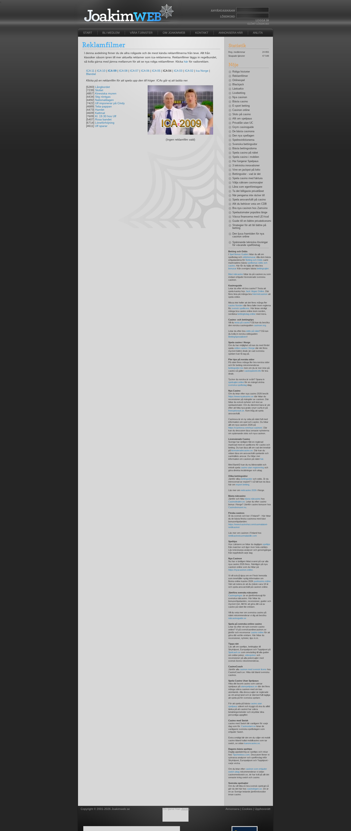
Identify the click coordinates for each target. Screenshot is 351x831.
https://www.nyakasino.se (241, 396)
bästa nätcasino (252, 499)
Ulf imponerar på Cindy (110, 103)
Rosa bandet (103, 119)
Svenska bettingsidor (244, 144)
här (186, 61)
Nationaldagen (104, 100)
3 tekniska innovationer (246, 165)
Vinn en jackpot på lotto (246, 169)
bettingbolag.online (246, 314)
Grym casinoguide (243, 127)
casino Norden (235, 305)
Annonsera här (231, 32)
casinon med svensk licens (253, 669)
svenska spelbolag (237, 385)
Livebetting (238, 93)
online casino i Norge (244, 348)
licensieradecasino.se (242, 450)
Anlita (258, 32)
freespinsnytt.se (236, 410)
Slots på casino (241, 114)
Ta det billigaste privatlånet (248, 191)
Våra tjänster (141, 32)
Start (87, 32)
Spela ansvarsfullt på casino (249, 199)
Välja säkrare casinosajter (247, 182)
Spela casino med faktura (247, 178)
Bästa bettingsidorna (244, 148)
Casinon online (241, 110)
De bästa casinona (243, 131)
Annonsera (232, 808)
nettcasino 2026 (248, 490)
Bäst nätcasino (235, 274)
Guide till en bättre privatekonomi (250, 221)
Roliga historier (241, 71)
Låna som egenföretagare (247, 186)
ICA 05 (156, 70)
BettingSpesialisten (237, 336)
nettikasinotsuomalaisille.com (242, 536)
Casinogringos (235, 595)
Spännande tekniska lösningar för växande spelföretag (250, 244)
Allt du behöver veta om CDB (249, 203)
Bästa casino (240, 101)
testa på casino (242, 322)
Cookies (247, 808)
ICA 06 (145, 70)
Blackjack (238, 84)
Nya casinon (239, 97)
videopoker (250, 655)
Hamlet (99, 109)
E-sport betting (241, 105)
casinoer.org (260, 325)
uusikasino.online (262, 581)
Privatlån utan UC (242, 122)
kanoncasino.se (252, 743)
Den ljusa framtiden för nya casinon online (248, 235)
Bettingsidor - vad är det (246, 174)
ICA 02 (189, 70)
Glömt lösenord (258, 24)
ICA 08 (123, 70)
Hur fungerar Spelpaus (245, 161)
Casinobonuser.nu (237, 507)
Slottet (99, 90)
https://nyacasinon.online (240, 570)
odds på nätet (252, 331)
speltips (266, 544)
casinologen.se (254, 789)
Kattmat (100, 113)
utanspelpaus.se (249, 686)
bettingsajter (263, 268)
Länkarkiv (238, 88)
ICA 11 (90, 70)
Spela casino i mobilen (245, 157)
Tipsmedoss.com (241, 754)
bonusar (232, 268)
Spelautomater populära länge (249, 212)
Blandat (91, 74)
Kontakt (201, 32)
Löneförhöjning (104, 122)
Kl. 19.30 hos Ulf (105, 116)
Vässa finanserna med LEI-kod (250, 216)
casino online (257, 632)
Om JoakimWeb (174, 32)
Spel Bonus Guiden (239, 254)
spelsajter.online (236, 382)
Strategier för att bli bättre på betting (249, 226)
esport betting (242, 484)
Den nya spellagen (243, 135)
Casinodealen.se (236, 501)
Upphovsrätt (262, 808)
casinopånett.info (252, 371)
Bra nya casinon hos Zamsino (250, 208)
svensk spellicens (240, 308)
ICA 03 (178, 70)
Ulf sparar (101, 126)
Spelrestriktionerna (243, 139)
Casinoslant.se (248, 726)
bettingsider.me (235, 368)
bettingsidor (246, 479)
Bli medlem (111, 32)
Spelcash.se (234, 652)
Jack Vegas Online (255, 291)
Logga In (262, 20)
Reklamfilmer (240, 76)
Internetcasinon (260, 294)
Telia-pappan (103, 106)
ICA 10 (101, 70)
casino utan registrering (252, 467)
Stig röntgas (102, 96)
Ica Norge (202, 70)
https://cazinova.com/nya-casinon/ (245, 427)
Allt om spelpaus (242, 118)
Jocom (185, 808)
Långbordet (102, 87)
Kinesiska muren (105, 93)
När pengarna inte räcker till (248, 195)
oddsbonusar (249, 257)
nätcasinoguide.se (237, 618)
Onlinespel (238, 80)
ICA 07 (134, 70)
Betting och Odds (254, 260)
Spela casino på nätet (245, 152)
